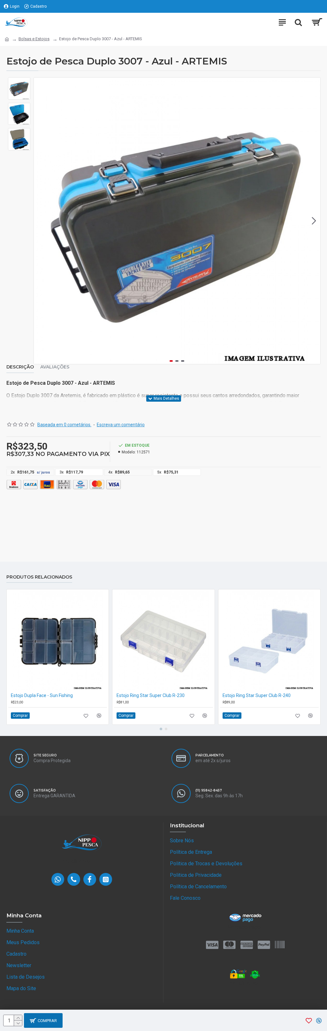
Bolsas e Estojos (34, 38)
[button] (40, 221)
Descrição (20, 367)
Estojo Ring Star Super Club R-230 (151, 695)
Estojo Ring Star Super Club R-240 (257, 695)
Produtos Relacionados (39, 577)
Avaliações (54, 367)
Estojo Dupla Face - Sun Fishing (42, 695)
